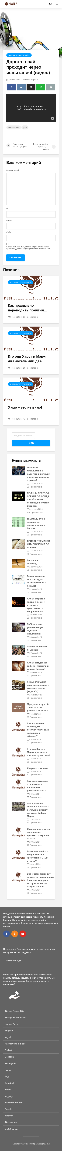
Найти (31, 443)
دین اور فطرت (11, 1128)
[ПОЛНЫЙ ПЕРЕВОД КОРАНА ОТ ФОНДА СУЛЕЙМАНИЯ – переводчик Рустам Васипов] (18, 496)
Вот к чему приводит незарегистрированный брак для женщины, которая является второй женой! (40, 880)
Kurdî (8, 1089)
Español (9, 1083)
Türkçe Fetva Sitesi (15, 1017)
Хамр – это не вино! (25, 407)
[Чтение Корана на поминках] (18, 649)
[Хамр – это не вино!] (31, 389)
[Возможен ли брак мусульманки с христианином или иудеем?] (18, 854)
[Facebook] (6, 933)
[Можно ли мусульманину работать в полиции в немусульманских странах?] (18, 470)
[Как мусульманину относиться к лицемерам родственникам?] (18, 784)
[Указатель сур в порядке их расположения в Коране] (18, 521)
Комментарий (12, 170)
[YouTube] (22, 933)
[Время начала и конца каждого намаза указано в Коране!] (18, 579)
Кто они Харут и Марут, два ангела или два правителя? (38, 752)
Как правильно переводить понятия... (27, 307)
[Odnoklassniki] (14, 933)
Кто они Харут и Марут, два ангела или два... (27, 358)
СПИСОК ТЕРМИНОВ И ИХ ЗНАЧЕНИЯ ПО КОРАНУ (38, 544)
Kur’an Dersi (11, 1024)
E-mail (9, 220)
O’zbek (8, 1050)
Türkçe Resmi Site (14, 1011)
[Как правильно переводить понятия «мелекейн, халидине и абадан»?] (31, 287)
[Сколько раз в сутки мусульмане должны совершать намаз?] (18, 832)
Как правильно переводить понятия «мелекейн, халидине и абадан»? (38, 729)
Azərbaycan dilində (15, 1043)
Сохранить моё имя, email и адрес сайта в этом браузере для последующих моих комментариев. (28, 248)
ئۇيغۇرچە (9, 1096)
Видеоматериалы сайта (19, 55)
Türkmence (11, 1122)
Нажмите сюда (13, 960)
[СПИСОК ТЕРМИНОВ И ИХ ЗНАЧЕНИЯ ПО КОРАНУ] (18, 544)
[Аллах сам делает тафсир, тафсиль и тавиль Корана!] (18, 665)
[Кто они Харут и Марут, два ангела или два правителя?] (31, 338)
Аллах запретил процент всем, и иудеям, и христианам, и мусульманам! (36, 605)
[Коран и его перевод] (18, 563)
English (9, 1030)
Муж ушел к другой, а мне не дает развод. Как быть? (38, 707)
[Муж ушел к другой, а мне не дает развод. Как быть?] (18, 707)
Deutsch (9, 1056)
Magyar (9, 1115)
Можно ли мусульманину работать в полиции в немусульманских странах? (38, 473)
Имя (8, 209)
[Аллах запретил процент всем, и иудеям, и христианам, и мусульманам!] (18, 601)
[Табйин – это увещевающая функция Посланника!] (18, 627)
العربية (8, 1037)
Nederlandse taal (14, 1102)
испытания (13, 127)
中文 (7, 1076)
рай (25, 127)
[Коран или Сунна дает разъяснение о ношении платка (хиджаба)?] (18, 685)
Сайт (8, 232)
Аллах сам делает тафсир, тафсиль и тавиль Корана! (38, 665)
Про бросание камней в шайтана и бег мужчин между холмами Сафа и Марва (38, 809)
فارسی (8, 1070)
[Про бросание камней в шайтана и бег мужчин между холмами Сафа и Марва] (18, 806)
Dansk (8, 1109)
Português (10, 1063)
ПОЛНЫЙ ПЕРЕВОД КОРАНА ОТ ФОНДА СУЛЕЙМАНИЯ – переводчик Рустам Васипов (38, 499)
